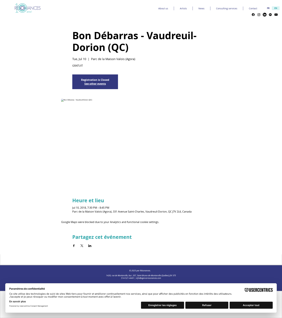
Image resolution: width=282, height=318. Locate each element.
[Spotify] (270, 14)
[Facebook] (253, 14)
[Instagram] (259, 14)
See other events (95, 84)
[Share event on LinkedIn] (89, 245)
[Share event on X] (81, 245)
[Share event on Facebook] (73, 245)
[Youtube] (276, 14)
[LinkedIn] (264, 14)
